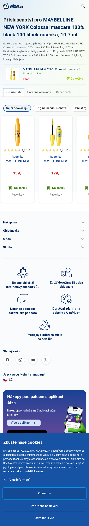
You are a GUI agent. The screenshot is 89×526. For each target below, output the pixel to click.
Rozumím (44, 493)
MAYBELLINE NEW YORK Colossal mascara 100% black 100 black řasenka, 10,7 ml (43, 27)
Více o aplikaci (20, 422)
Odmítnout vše (44, 518)
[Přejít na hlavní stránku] (13, 6)
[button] (44, 222)
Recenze (64, 92)
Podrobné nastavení (44, 506)
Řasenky (18, 194)
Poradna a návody (39, 92)
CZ (11, 379)
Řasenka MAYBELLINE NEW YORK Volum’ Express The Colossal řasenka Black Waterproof (55, 159)
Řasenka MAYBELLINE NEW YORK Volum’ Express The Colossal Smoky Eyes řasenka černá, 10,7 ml (17, 159)
